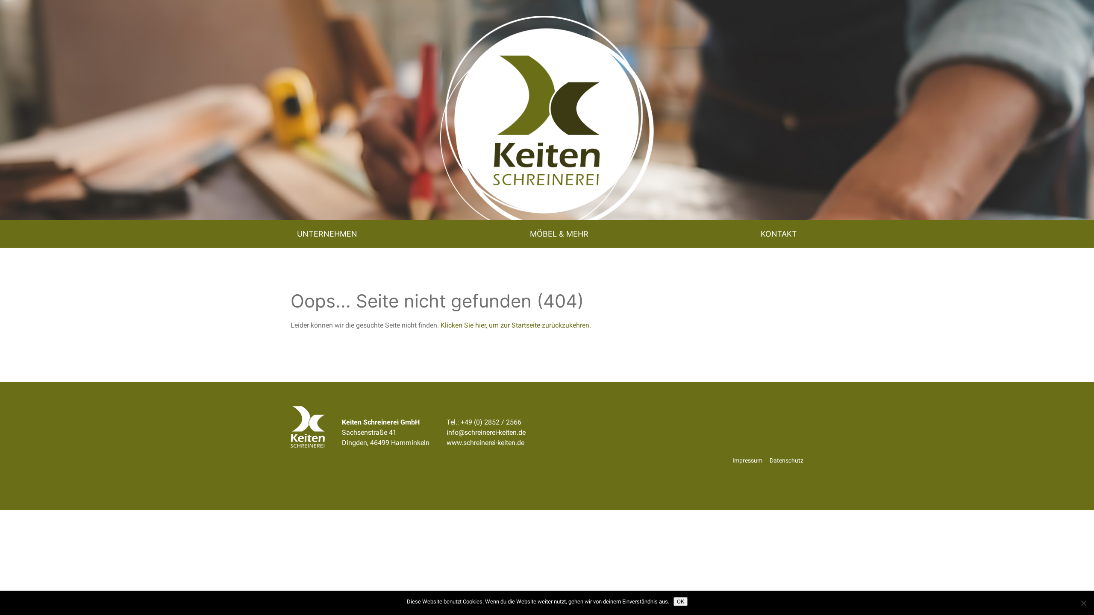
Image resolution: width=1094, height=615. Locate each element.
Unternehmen (327, 233)
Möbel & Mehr (559, 233)
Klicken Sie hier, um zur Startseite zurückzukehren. (516, 325)
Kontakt (779, 233)
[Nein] (1083, 603)
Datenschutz (786, 460)
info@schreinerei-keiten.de (486, 432)
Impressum (747, 460)
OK (680, 601)
